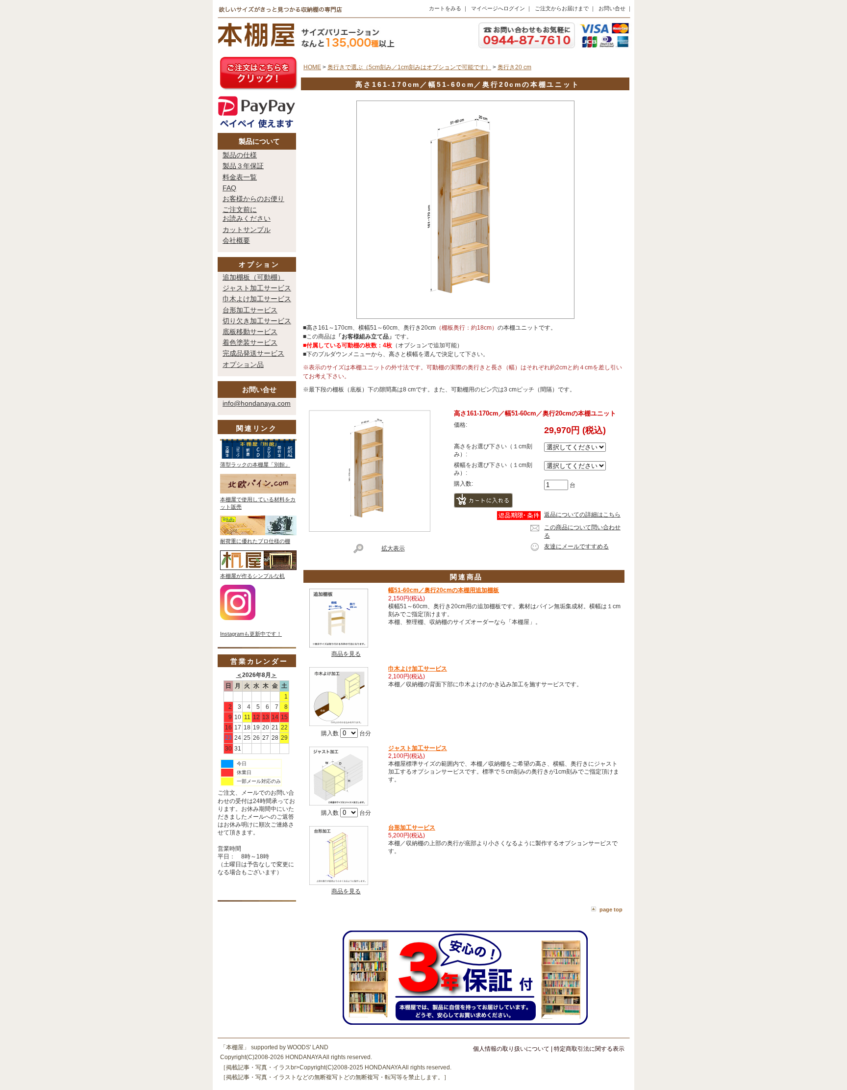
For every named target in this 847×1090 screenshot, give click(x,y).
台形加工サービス (250, 310)
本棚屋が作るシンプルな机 (252, 576)
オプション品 (243, 364)
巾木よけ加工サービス (257, 299)
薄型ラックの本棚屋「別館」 (255, 464)
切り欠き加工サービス (257, 321)
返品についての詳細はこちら (582, 514)
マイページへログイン (498, 8)
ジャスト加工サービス (257, 288)
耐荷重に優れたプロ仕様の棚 (255, 541)
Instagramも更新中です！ (251, 634)
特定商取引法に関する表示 (589, 1048)
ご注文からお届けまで (562, 8)
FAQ (229, 188)
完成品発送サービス (253, 353)
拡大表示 (393, 548)
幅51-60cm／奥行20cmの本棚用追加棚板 (443, 590)
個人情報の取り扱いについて (511, 1048)
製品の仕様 (240, 155)
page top (611, 909)
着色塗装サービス (250, 342)
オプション (259, 264)
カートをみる (445, 8)
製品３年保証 (243, 166)
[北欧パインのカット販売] (258, 491)
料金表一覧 (240, 177)
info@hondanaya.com (257, 403)
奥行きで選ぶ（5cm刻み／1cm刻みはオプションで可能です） (409, 67)
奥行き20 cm (514, 67)
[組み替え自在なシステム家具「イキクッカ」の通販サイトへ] (258, 533)
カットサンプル (247, 230)
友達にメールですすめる (576, 546)
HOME (312, 67)
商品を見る (346, 653)
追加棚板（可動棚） (253, 277)
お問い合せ (611, 8)
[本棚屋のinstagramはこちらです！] (237, 618)
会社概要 (236, 240)
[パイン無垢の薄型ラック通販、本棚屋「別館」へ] (258, 456)
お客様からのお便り (253, 199)
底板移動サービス (250, 332)
